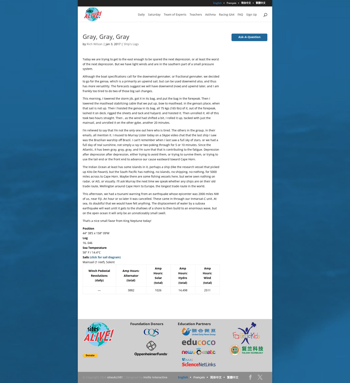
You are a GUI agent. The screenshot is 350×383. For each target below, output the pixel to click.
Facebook (250, 378)
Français (231, 3)
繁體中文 (261, 3)
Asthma (210, 14)
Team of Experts (175, 14)
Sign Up (251, 14)
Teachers (196, 14)
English (217, 3)
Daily (141, 14)
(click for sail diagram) (105, 257)
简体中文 (246, 3)
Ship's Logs (131, 44)
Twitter (260, 378)
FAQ (240, 14)
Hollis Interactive (155, 377)
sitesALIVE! (115, 377)
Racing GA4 (226, 14)
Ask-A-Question (249, 37)
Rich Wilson (94, 44)
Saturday (154, 14)
